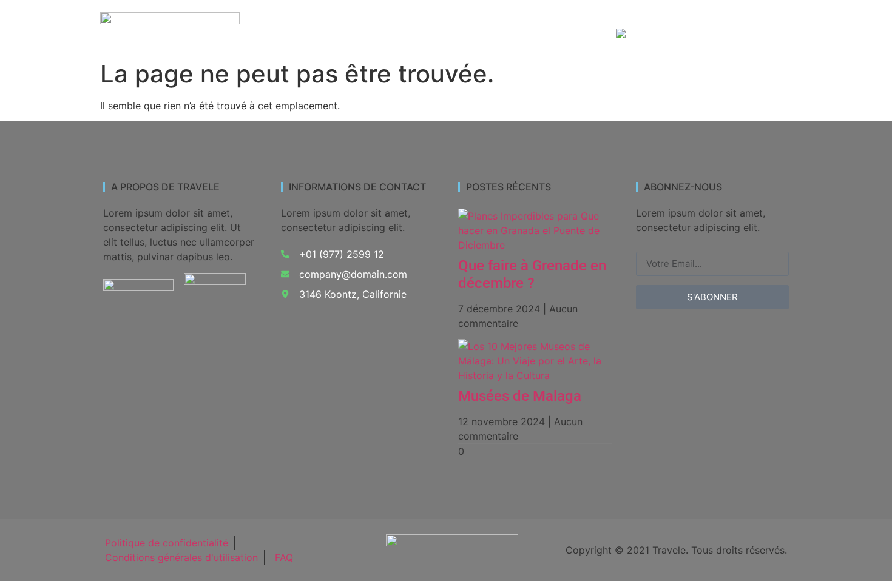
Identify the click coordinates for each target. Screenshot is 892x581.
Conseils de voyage (546, 34)
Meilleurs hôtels (685, 22)
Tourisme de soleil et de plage (560, 22)
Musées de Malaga (519, 396)
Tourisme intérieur (430, 22)
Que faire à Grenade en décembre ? (532, 274)
